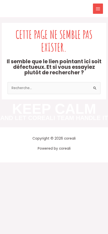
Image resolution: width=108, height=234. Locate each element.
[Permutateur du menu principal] (98, 9)
